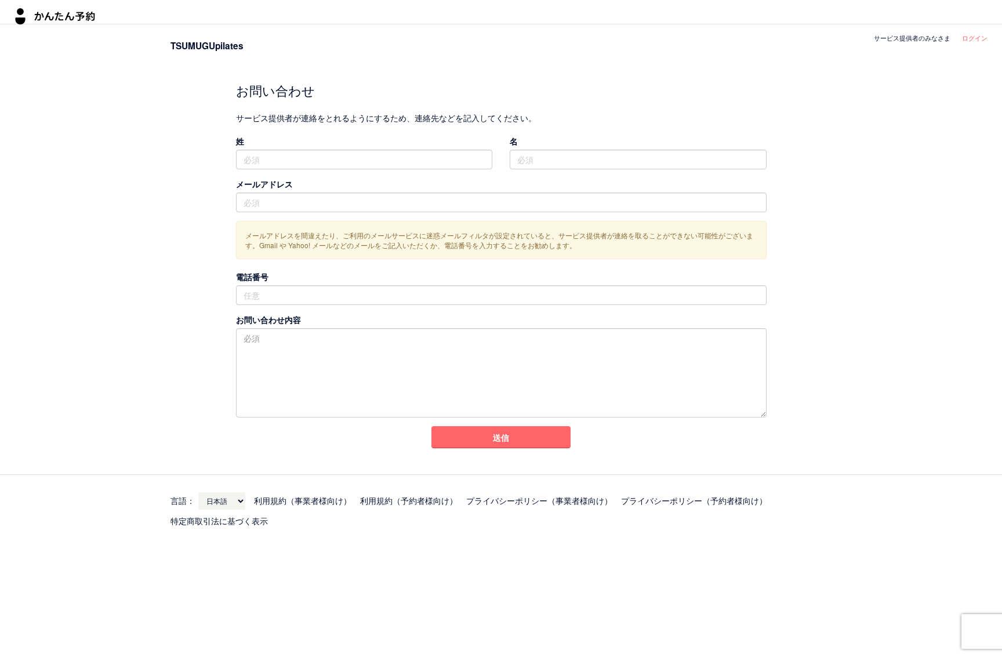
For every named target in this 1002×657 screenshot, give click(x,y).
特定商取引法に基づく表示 (219, 521)
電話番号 (252, 276)
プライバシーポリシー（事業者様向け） (539, 500)
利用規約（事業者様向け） (302, 500)
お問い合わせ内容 (268, 319)
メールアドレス (264, 184)
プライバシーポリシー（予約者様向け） (694, 500)
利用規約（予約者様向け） (409, 500)
